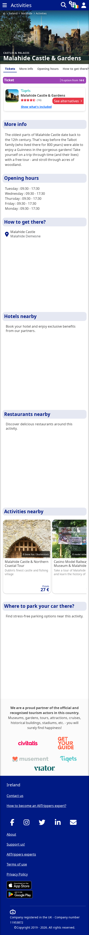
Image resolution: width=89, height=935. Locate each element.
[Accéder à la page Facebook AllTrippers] (13, 823)
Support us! (16, 844)
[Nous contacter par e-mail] (74, 823)
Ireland (13, 13)
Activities (41, 13)
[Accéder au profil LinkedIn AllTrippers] (59, 823)
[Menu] (4, 5)
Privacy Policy (17, 874)
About (11, 834)
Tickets (10, 69)
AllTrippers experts (21, 854)
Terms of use (17, 864)
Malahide (26, 13)
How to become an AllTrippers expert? (36, 805)
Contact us (15, 795)
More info (26, 69)
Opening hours (48, 69)
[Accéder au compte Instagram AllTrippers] (28, 823)
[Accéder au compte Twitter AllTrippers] (43, 823)
